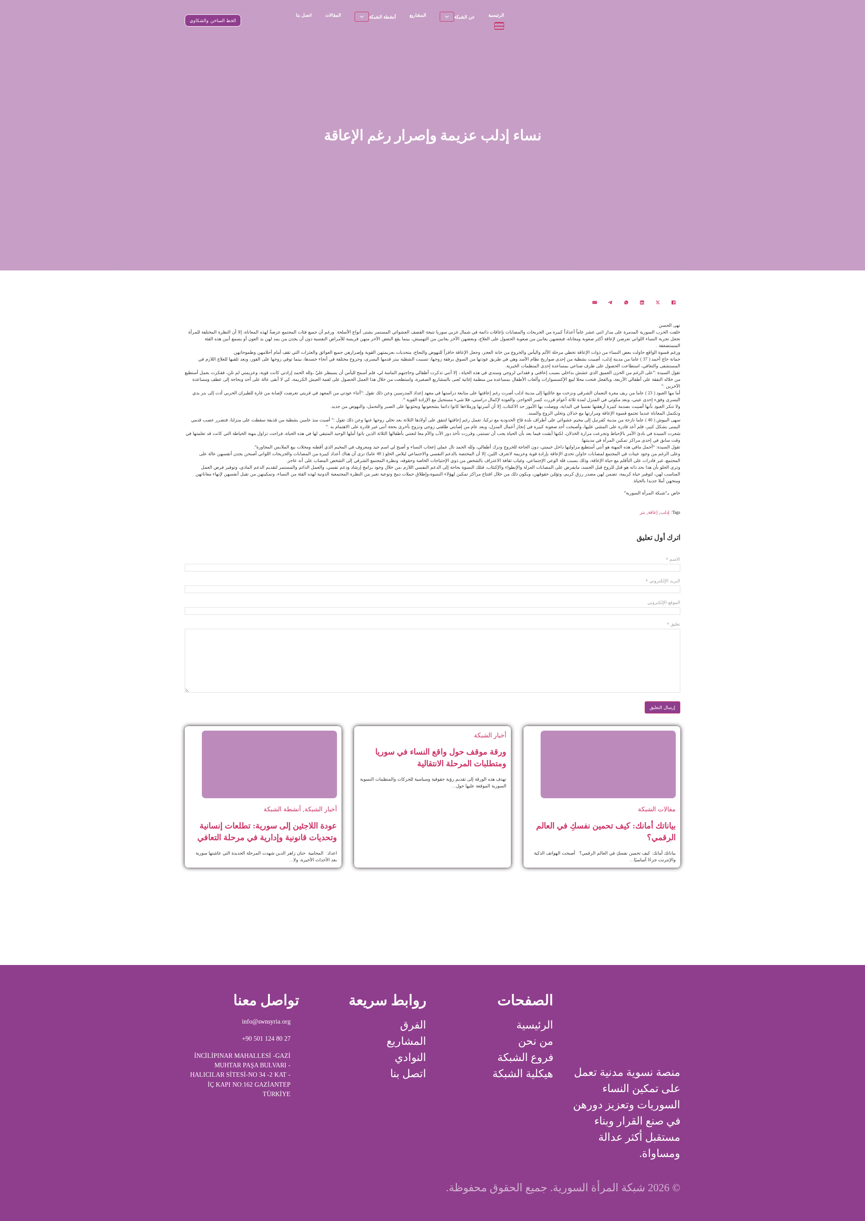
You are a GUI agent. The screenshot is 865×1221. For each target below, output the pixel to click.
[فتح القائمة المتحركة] (499, 25)
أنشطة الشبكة (382, 16)
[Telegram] (610, 302)
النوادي (410, 1057)
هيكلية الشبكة (522, 1073)
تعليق (673, 624)
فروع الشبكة (525, 1057)
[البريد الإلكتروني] (594, 302)
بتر (642, 512)
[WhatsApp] (626, 302)
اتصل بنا (304, 15)
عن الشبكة (464, 16)
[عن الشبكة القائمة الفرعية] (447, 17)
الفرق (413, 1025)
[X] (658, 302)
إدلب (664, 512)
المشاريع (418, 15)
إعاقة (653, 512)
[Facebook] (673, 302)
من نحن (535, 1041)
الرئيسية (496, 15)
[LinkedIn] (642, 302)
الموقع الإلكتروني (663, 602)
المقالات (333, 15)
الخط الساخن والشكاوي (213, 20)
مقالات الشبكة (657, 809)
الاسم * (673, 559)
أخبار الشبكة (490, 735)
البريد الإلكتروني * (663, 581)
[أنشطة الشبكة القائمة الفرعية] (362, 17)
